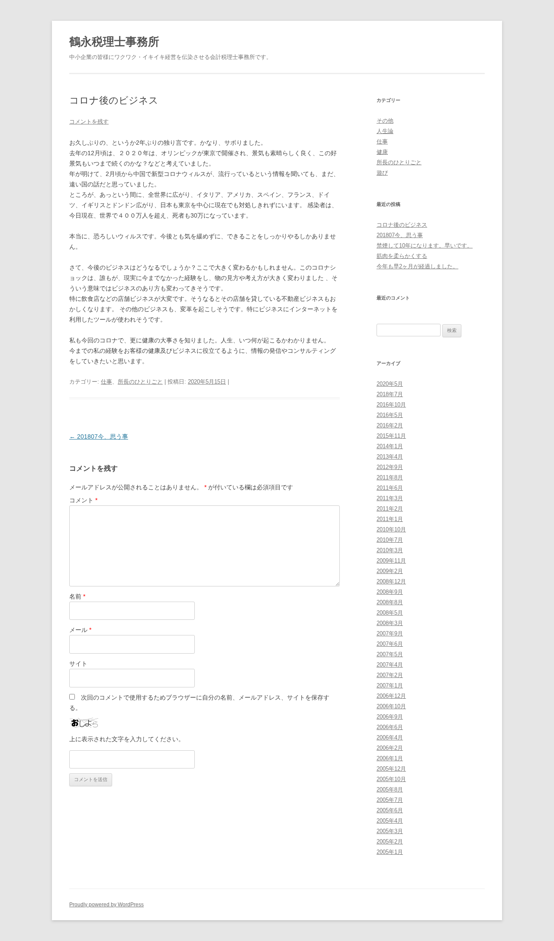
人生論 (385, 131)
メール (80, 629)
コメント (83, 500)
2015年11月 (391, 436)
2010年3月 (390, 550)
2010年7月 (390, 540)
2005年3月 (390, 831)
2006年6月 (390, 727)
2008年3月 (390, 623)
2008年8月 (390, 602)
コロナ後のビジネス (402, 224)
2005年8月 (390, 789)
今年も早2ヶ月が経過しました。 (417, 266)
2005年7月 (390, 800)
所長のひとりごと (140, 381)
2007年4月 (390, 664)
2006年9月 (390, 716)
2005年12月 (391, 768)
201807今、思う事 (98, 436)
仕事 (106, 381)
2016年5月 (390, 415)
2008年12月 (391, 581)
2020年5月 (390, 384)
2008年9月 (390, 592)
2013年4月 (390, 456)
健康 (382, 152)
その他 (385, 120)
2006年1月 (390, 758)
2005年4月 (390, 820)
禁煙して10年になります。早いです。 (425, 245)
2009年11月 (391, 560)
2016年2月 (390, 425)
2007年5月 (390, 654)
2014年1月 (390, 446)
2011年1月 (390, 519)
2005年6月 (390, 810)
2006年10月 (391, 706)
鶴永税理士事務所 (114, 41)
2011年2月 (390, 508)
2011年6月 (390, 488)
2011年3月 (390, 498)
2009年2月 (390, 571)
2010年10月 (391, 529)
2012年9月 (390, 467)
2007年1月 (390, 685)
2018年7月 (390, 394)
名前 (77, 596)
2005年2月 (390, 841)
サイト (78, 663)
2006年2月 (390, 748)
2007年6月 (390, 644)
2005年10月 (391, 779)
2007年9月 (390, 633)
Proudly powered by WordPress (106, 905)
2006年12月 (391, 696)
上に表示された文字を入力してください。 (126, 739)
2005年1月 (390, 852)
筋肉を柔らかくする (402, 256)
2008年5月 (390, 612)
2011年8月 (390, 477)
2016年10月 (391, 404)
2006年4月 (390, 737)
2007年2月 (390, 675)
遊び (382, 172)
